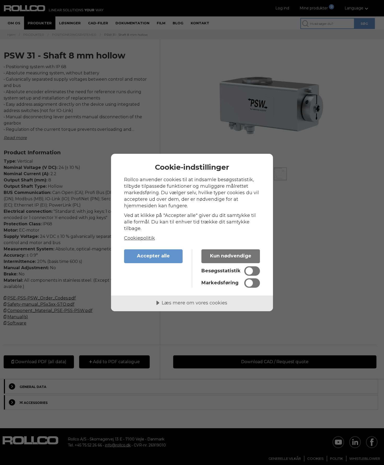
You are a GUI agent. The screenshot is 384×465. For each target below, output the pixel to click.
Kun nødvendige (230, 256)
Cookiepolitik (139, 238)
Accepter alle (153, 256)
